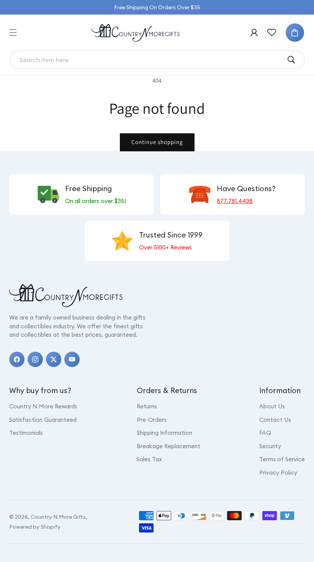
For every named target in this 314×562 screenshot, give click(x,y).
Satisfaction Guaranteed (43, 419)
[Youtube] (72, 359)
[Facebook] (17, 359)
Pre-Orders (152, 419)
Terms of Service (282, 459)
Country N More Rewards (43, 406)
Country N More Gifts (58, 516)
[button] (13, 32)
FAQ (265, 432)
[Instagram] (35, 359)
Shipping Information (164, 432)
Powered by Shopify (35, 526)
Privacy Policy (278, 472)
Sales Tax (149, 459)
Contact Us (275, 419)
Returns (147, 406)
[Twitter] (53, 359)
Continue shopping (157, 142)
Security (270, 446)
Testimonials (26, 432)
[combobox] (151, 60)
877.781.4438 (235, 201)
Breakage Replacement (168, 446)
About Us (272, 406)
